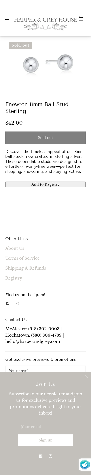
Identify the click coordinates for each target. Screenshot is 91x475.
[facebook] (7, 303)
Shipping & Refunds (25, 268)
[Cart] (81, 18)
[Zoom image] (45, 64)
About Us (14, 248)
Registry (13, 278)
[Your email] (45, 371)
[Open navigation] (10, 18)
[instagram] (17, 303)
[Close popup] (86, 377)
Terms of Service (22, 258)
